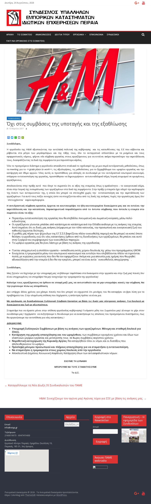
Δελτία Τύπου (62, 34)
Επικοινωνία (96, 34)
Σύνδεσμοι (113, 34)
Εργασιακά (78, 34)
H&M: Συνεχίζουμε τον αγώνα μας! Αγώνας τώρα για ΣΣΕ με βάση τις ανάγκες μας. (92, 398)
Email (96, 426)
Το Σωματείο (24, 34)
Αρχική (10, 34)
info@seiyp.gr (11, 427)
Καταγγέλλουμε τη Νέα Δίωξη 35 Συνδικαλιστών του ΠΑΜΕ (43, 385)
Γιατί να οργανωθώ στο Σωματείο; (25, 40)
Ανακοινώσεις (43, 34)
